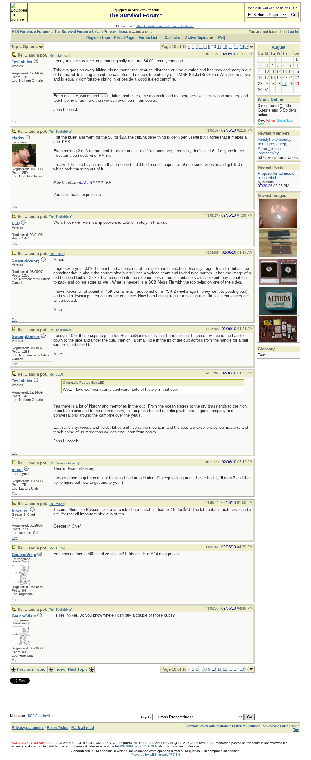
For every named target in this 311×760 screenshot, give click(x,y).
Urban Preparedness (110, 31)
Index (59, 669)
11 (219, 46)
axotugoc (266, 144)
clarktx (18, 138)
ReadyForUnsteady (274, 139)
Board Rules (57, 728)
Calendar (172, 38)
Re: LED (56, 374)
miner (17, 469)
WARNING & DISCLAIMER (138, 746)
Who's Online (270, 99)
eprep (281, 144)
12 (225, 46)
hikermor (20, 510)
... (201, 46)
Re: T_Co (57, 548)
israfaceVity (268, 153)
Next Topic (78, 669)
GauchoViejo (24, 554)
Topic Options (25, 46)
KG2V (32, 715)
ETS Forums (22, 31)
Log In (293, 31)
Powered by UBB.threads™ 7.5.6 (155, 754)
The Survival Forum (71, 31)
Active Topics (196, 38)
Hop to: (146, 717)
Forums (43, 31)
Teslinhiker (22, 62)
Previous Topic (30, 669)
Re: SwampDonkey (64, 463)
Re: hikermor (59, 55)
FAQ (221, 38)
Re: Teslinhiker (60, 131)
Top (14, 121)
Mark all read (82, 728)
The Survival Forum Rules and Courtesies (165, 26)
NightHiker (46, 715)
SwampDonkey (26, 260)
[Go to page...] (251, 47)
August (278, 47)
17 (236, 46)
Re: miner (57, 254)
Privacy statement (28, 728)
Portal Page (124, 38)
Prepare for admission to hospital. (277, 175)
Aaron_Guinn (269, 148)
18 (242, 46)
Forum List (148, 38)
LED (16, 223)
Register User (98, 38)
